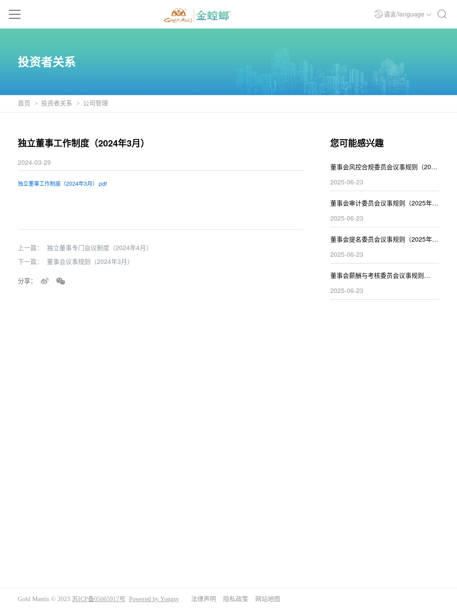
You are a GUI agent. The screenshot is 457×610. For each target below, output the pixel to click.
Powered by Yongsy (154, 599)
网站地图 (267, 599)
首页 (24, 103)
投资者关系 (56, 103)
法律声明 (203, 599)
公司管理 (95, 103)
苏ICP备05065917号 (98, 599)
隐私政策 (235, 599)
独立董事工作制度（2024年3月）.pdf (62, 183)
